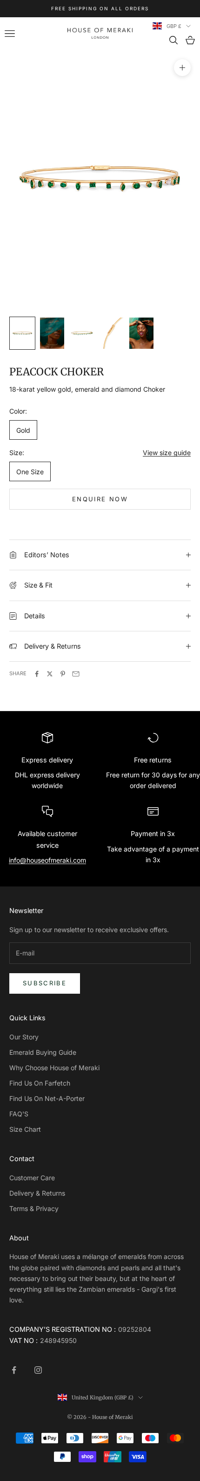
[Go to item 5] (141, 333)
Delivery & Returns (37, 1193)
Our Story (24, 1037)
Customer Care (32, 1178)
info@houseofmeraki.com (47, 860)
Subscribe (45, 983)
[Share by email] (76, 674)
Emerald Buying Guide (42, 1052)
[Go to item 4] (112, 333)
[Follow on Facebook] (14, 1370)
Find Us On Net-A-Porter (47, 1098)
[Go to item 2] (52, 333)
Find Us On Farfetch (39, 1083)
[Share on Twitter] (49, 674)
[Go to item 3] (82, 333)
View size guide (167, 453)
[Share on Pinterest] (63, 674)
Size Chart (25, 1129)
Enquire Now (100, 499)
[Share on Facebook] (36, 674)
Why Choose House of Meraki (54, 1068)
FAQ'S (18, 1114)
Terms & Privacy (34, 1208)
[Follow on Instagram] (38, 1370)
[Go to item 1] (22, 333)
